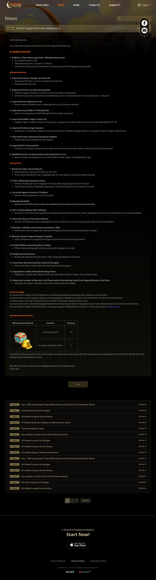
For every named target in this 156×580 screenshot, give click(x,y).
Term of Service (58, 561)
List (78, 384)
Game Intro (42, 4)
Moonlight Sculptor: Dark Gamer (14, 5)
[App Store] (78, 544)
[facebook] (144, 23)
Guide (76, 4)
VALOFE (70, 572)
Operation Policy (98, 561)
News (61, 4)
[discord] (144, 31)
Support (113, 4)
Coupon (93, 4)
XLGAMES (85, 572)
